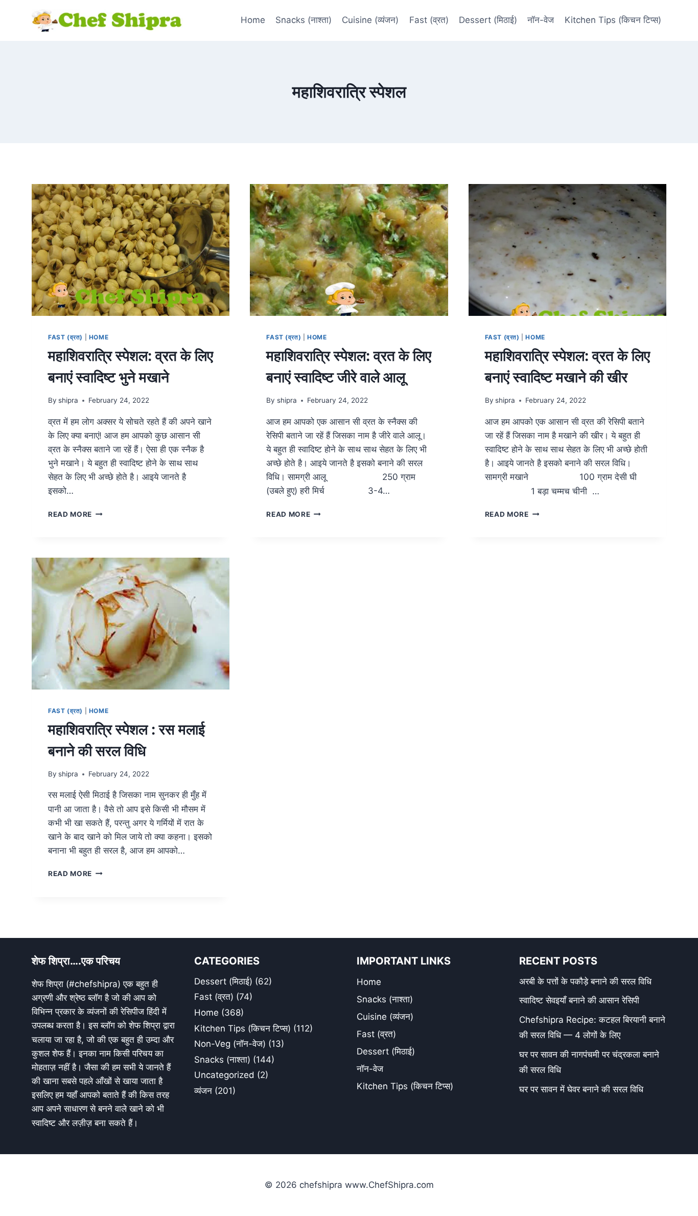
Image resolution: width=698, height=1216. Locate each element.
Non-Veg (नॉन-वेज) (230, 1044)
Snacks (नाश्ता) (303, 20)
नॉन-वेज (540, 20)
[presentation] (130, 250)
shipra (68, 400)
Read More (75, 514)
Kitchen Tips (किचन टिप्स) (613, 20)
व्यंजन (203, 1091)
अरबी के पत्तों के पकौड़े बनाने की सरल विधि (585, 981)
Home (253, 20)
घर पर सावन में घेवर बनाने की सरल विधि (581, 1089)
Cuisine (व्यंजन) (370, 20)
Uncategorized (224, 1075)
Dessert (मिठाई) (488, 20)
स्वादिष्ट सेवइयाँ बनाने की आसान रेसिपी (579, 1000)
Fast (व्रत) (429, 20)
